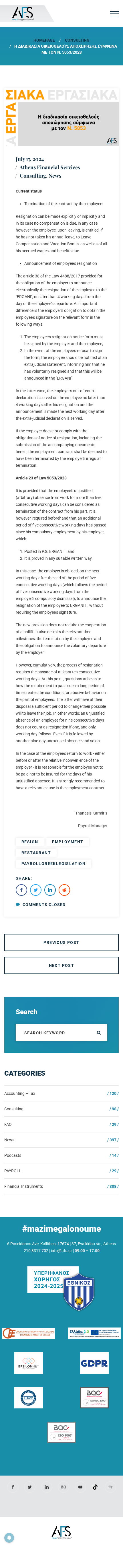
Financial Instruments (23, 1186)
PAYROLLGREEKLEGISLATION (53, 863)
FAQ (8, 1124)
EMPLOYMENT (67, 841)
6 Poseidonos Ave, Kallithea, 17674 (38, 1243)
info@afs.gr (61, 1250)
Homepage (44, 40)
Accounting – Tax (19, 1093)
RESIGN (29, 841)
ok (98, 1032)
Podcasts (12, 1155)
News (55, 175)
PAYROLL (12, 1171)
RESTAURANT (36, 852)
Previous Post (61, 942)
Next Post (61, 965)
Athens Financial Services (49, 167)
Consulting (77, 40)
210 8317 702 (36, 1250)
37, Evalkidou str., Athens (94, 1243)
